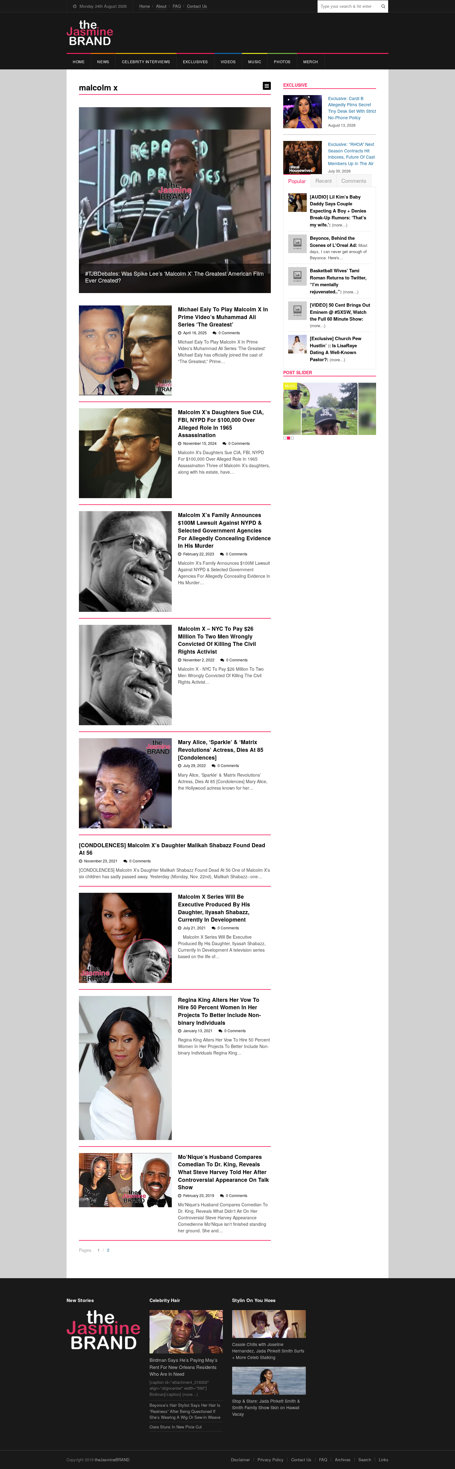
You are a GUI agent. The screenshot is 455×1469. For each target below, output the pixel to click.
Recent (323, 180)
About (161, 6)
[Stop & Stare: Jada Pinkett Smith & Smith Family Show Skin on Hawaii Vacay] (269, 1381)
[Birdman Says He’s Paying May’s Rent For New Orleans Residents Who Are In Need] (186, 1332)
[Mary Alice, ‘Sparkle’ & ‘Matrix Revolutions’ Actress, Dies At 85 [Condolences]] (125, 783)
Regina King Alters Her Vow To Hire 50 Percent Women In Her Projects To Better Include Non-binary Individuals (219, 1011)
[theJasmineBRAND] (90, 32)
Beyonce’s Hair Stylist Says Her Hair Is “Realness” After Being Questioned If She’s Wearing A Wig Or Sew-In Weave (185, 1411)
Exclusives (195, 61)
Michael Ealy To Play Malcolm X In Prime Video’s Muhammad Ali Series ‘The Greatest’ (223, 316)
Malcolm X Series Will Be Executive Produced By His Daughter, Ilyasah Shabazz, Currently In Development (214, 907)
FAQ (177, 6)
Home (144, 6)
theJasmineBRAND (112, 1459)
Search (364, 1460)
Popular (297, 181)
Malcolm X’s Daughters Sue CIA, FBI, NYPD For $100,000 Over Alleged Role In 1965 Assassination (221, 423)
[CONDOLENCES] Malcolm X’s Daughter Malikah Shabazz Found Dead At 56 (172, 849)
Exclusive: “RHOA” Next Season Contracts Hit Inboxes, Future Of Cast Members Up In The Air (351, 153)
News (103, 61)
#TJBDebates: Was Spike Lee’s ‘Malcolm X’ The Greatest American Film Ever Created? (174, 276)
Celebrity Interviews (146, 61)
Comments (353, 180)
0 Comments (229, 332)
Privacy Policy (271, 1460)
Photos (282, 61)
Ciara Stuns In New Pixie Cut (176, 1427)
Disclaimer (240, 1460)
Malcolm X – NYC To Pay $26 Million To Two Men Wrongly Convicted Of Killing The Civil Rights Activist (217, 640)
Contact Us (197, 6)
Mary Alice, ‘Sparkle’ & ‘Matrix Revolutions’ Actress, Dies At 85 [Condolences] (220, 749)
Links (383, 1460)
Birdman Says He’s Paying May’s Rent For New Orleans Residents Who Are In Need (184, 1367)
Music (254, 61)
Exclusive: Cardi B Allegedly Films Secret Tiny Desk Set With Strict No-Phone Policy (352, 108)
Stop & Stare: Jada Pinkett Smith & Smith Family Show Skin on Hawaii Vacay (266, 1407)
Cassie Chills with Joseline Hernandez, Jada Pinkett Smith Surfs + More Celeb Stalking (268, 1350)
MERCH (310, 61)
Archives (343, 1460)
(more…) (338, 211)
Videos (228, 61)
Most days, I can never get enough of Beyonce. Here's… (338, 248)
